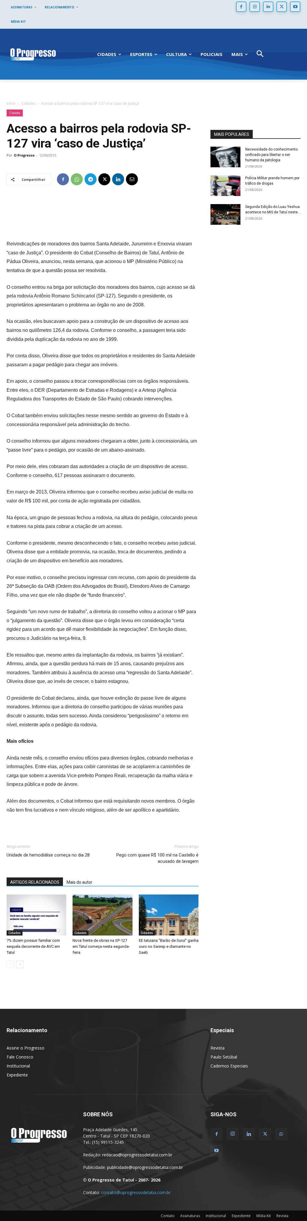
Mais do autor (79, 882)
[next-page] (20, 964)
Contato (167, 1215)
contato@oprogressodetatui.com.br (136, 1192)
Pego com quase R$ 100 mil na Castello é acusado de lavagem (157, 858)
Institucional (18, 1066)
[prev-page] (10, 964)
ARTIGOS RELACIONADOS (34, 882)
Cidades (28, 103)
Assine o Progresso (25, 1048)
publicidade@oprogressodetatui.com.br (145, 1167)
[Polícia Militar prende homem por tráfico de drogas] (225, 185)
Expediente (17, 1075)
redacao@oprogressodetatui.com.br (137, 1155)
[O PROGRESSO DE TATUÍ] (33, 54)
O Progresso (24, 155)
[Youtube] (295, 6)
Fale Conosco (20, 1057)
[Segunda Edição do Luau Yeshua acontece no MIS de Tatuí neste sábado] (225, 214)
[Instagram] (254, 6)
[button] (260, 54)
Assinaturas (190, 1215)
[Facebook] (241, 6)
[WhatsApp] (77, 179)
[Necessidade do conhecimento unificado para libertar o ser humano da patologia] (225, 157)
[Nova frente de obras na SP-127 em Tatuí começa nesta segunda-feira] (102, 915)
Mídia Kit (263, 1215)
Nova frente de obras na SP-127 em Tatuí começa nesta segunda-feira (101, 946)
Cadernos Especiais (229, 1066)
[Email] (132, 179)
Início (11, 103)
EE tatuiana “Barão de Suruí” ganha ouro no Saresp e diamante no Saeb (168, 946)
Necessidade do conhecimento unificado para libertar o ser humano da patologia (271, 154)
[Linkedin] (268, 6)
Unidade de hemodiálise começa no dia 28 (48, 855)
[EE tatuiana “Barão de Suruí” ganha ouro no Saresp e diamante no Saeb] (168, 915)
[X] (281, 6)
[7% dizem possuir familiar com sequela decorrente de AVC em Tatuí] (36, 915)
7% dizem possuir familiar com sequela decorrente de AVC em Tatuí (33, 946)
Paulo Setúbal (223, 1057)
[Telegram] (91, 179)
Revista (217, 1048)
